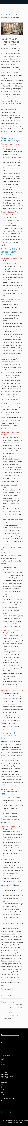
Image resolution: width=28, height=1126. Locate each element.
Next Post (12, 1015)
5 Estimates (12, 8)
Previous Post (18, 1002)
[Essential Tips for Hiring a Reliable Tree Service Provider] (20, 1016)
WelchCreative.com (17, 1122)
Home (2, 15)
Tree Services (10, 15)
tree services (13, 362)
